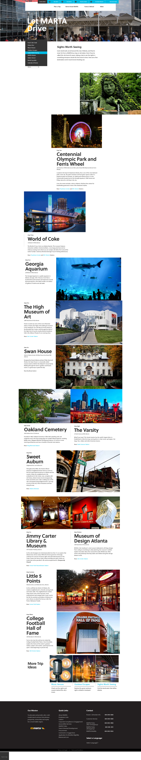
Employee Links (64, 717)
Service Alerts (42, 1)
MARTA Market (32, 55)
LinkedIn (107, 735)
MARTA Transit (87, 735)
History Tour (31, 45)
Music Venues (31, 48)
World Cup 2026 (32, 60)
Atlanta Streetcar (34, 488)
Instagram (102, 735)
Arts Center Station (32, 336)
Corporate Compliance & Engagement (71, 722)
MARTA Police (63, 726)
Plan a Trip (57, 7)
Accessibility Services (65, 724)
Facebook (97, 735)
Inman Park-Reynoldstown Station (39, 565)
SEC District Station (35, 651)
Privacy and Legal (62, 750)
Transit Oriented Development (68, 728)
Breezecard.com (64, 737)
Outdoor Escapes (32, 50)
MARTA (36, 6)
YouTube (112, 735)
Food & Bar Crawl (32, 43)
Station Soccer (32, 58)
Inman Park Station (35, 604)
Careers (61, 719)
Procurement (63, 730)
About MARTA (63, 715)
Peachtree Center (65, 189)
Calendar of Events (33, 63)
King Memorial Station (33, 445)
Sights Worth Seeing (33, 53)
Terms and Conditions (77, 750)
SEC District (75, 189)
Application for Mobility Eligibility (69, 735)
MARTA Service (93, 735)
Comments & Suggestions (67, 733)
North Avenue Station (83, 444)
